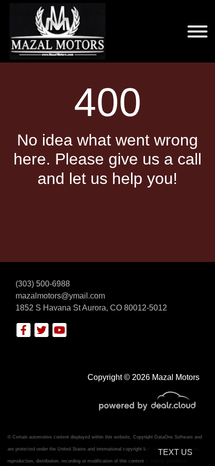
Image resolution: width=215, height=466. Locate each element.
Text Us (175, 452)
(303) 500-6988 (43, 284)
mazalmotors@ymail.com (60, 296)
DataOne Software (173, 437)
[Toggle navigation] (197, 31)
